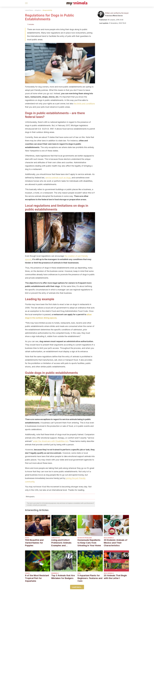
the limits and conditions (84, 103)
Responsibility (47, 10)
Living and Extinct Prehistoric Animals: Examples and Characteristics (61, 543)
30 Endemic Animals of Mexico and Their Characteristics (115, 543)
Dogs (27, 538)
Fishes (27, 573)
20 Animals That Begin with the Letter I (115, 576)
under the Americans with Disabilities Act (50, 441)
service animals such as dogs (58, 177)
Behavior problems (85, 538)
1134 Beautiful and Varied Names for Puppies (34, 543)
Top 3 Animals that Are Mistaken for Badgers (63, 576)
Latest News (29, 10)
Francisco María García (114, 15)
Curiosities (55, 538)
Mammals (55, 573)
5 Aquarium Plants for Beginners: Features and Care (90, 578)
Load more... (77, 587)
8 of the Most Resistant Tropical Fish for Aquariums (37, 578)
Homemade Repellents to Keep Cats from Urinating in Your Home (89, 543)
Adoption (38, 10)
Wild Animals (109, 538)
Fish (79, 573)
